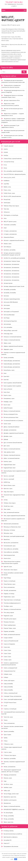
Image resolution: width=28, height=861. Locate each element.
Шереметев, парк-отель (10, 797)
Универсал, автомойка (10, 758)
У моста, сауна (7, 752)
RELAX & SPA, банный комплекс (12, 196)
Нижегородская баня (9, 555)
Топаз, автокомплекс (9, 723)
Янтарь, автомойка (9, 815)
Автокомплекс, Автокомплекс (11, 264)
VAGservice (7, 212)
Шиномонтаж (7, 803)
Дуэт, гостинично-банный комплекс (13, 442)
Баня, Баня (7, 392)
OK (15, 859)
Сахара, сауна (7, 659)
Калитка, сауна (8, 461)
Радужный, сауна (8, 615)
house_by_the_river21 (9, 177)
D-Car (5, 164)
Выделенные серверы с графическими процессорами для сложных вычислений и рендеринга (13, 120)
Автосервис (7, 305)
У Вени (5, 741)
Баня (5, 373)
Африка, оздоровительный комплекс (13, 346)
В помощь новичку (8, 830)
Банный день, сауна (9, 370)
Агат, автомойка (8, 327)
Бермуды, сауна (8, 401)
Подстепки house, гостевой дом (12, 600)
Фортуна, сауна (8, 778)
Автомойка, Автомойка (10, 292)
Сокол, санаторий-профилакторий (13, 699)
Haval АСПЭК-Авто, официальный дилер (15, 174)
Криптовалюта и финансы (11, 837)
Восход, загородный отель (11, 414)
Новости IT (6, 843)
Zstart (5, 227)
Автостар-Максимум (9, 314)
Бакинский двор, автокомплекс (12, 360)
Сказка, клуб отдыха (9, 680)
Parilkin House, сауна (9, 193)
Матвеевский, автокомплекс (11, 523)
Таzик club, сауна (8, 717)
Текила (5, 720)
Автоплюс (6, 295)
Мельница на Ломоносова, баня (12, 527)
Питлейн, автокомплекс (10, 590)
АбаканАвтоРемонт (9, 237)
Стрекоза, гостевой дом (10, 708)
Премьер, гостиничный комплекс (12, 609)
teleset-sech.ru (14, 2)
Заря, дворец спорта (9, 452)
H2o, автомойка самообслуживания (13, 171)
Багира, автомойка (9, 357)
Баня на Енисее (8, 389)
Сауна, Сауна (7, 650)
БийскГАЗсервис (8, 408)
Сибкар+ (6, 677)
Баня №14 (6, 376)
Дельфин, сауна (8, 436)
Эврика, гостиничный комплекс (12, 806)
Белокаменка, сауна (9, 398)
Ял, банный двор (8, 812)
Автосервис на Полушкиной (11, 311)
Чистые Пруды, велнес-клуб (11, 793)
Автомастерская (8, 283)
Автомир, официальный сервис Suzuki (14, 286)
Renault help (7, 199)
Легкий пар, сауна (8, 506)
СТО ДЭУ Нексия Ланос (10, 702)
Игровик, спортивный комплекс (12, 455)
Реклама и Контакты (9, 622)
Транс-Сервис (7, 734)
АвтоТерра (6, 318)
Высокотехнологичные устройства (13, 834)
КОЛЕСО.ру (7, 482)
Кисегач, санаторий (9, 476)
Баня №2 (6, 379)
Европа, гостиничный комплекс (12, 449)
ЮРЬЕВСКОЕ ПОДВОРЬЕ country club (14, 809)
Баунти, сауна (7, 395)
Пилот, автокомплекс (9, 587)
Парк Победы (7, 577)
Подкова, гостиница (9, 593)
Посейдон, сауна (8, 606)
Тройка (5, 737)
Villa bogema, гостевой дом (11, 215)
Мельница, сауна (8, 533)
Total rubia (6, 209)
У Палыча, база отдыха (10, 755)
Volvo (5, 218)
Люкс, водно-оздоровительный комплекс (14, 515)
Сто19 (5, 705)
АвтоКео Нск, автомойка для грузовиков (14, 258)
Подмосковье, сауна (9, 596)
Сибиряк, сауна (8, 674)
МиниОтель (7, 539)
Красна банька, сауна (9, 485)
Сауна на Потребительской (11, 640)
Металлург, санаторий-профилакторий (14, 536)
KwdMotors (6, 180)
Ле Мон (6, 499)
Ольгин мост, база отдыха (10, 569)
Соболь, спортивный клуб (10, 693)
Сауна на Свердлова (9, 644)
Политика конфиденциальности (12, 603)
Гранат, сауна (7, 423)
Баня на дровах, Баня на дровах (12, 386)
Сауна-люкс (7, 647)
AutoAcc (6, 149)
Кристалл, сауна (8, 488)
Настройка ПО (7, 840)
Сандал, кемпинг (8, 637)
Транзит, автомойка (9, 731)
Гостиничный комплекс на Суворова (13, 420)
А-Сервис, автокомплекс (10, 231)
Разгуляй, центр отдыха (10, 618)
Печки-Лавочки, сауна (9, 584)
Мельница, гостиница (9, 530)
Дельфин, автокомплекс (10, 430)
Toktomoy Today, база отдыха (11, 205)
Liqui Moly (6, 183)
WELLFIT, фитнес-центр (10, 221)
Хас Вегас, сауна (8, 784)
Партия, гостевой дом (9, 581)
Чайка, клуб (7, 790)
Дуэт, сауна (7, 445)
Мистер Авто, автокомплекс (11, 542)
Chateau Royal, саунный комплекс (13, 158)
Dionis (5, 168)
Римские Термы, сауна (10, 628)
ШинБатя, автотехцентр (10, 800)
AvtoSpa (6, 155)
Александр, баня (8, 333)
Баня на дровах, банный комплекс (13, 382)
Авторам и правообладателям (12, 299)
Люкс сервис (7, 509)
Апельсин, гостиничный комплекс (12, 336)
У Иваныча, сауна (8, 744)
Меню (3, 10)
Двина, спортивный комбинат (11, 426)
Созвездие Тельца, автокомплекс (12, 696)
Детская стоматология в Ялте (12, 100)
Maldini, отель (7, 187)
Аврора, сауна (7, 243)
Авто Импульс (7, 246)
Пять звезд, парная (9, 612)
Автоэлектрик (7, 324)
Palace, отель (7, 190)
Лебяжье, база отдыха (10, 503)
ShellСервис (7, 202)
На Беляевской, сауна (9, 545)
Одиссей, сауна (8, 566)
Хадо (5, 781)
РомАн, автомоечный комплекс (12, 634)
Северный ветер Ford (9, 671)
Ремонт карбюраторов (10, 625)
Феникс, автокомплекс (10, 766)
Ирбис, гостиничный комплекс (12, 458)
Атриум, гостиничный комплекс (12, 340)
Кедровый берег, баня (9, 464)
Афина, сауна (7, 343)
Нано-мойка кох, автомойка (11, 549)
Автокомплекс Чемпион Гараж (12, 261)
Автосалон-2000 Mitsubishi (11, 302)
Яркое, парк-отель (8, 822)
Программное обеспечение (11, 846)
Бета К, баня (7, 404)
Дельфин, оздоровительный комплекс (14, 433)
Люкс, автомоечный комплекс (11, 512)
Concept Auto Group (9, 161)
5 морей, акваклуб (8, 146)
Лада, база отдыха (8, 491)
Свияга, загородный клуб (10, 668)
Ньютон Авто (7, 558)
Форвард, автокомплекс (10, 774)
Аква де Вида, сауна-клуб (10, 330)
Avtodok (6, 152)
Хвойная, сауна (8, 787)
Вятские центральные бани (11, 417)
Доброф (6, 439)
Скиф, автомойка (8, 683)
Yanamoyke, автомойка (10, 224)
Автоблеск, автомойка (9, 250)
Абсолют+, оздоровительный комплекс (14, 240)
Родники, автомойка (9, 631)
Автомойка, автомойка (10, 289)
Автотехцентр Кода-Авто (10, 321)
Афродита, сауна (8, 349)
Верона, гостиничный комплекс (12, 411)
